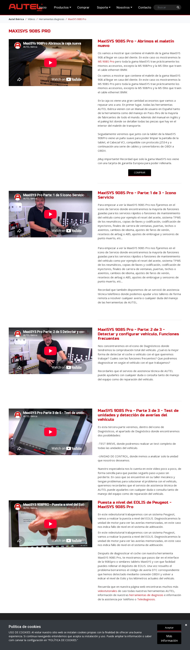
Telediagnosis (146, 599)
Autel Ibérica (16, 19)
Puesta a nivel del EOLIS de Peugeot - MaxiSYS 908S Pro (134, 504)
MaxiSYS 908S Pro (77, 19)
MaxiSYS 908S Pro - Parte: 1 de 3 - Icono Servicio (137, 195)
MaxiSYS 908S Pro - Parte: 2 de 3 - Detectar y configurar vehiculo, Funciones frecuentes (138, 334)
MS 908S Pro (106, 61)
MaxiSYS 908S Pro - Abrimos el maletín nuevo (136, 43)
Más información (169, 638)
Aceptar (169, 627)
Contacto (144, 7)
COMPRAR (139, 172)
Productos (61, 7)
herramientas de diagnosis (146, 595)
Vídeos (31, 19)
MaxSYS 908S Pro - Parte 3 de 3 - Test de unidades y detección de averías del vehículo (138, 415)
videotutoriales (108, 591)
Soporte (102, 7)
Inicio (43, 7)
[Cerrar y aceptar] (186, 625)
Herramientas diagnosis (51, 19)
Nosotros (123, 7)
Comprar (83, 7)
